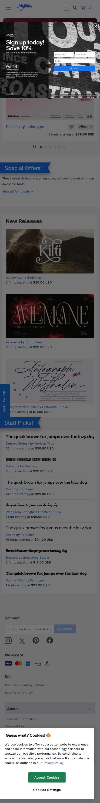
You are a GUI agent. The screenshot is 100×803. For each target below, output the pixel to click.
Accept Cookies (47, 777)
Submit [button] (74, 68)
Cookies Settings (47, 789)
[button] (96, 26)
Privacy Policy (53, 762)
